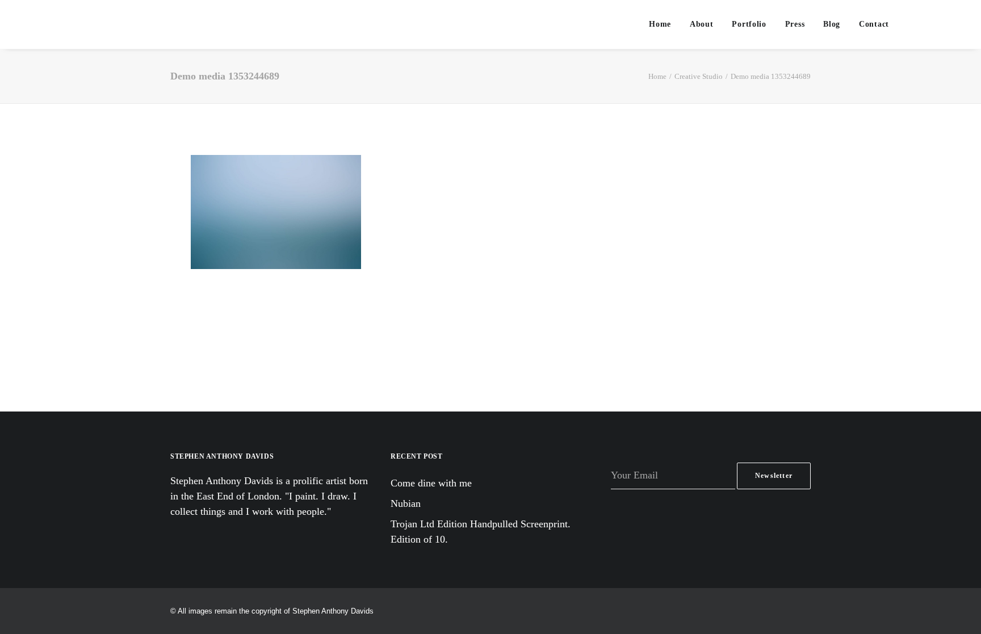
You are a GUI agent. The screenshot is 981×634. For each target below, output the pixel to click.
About (702, 24)
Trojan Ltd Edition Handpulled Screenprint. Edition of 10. (481, 531)
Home (660, 24)
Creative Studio (698, 76)
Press (795, 24)
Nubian (406, 503)
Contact (874, 24)
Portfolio (749, 24)
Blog (831, 24)
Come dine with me (431, 483)
